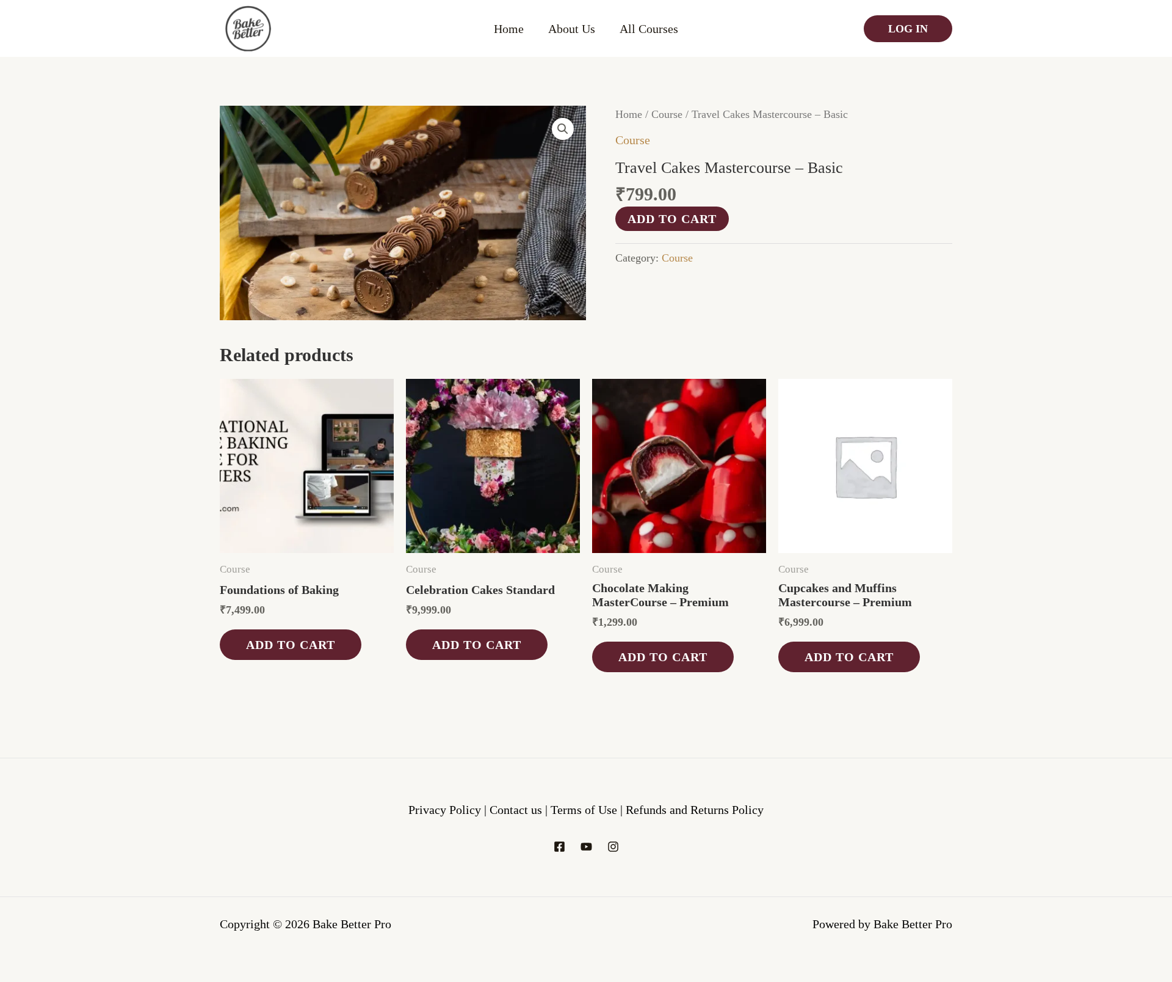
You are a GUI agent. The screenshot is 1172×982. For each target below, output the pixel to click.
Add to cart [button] (290, 644)
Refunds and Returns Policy (695, 809)
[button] (563, 129)
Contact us (517, 809)
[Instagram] (613, 846)
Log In (908, 29)
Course (666, 114)
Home (509, 28)
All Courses (649, 28)
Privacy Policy (444, 809)
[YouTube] (586, 846)
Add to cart (672, 218)
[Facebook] (559, 846)
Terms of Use (585, 809)
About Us (571, 28)
